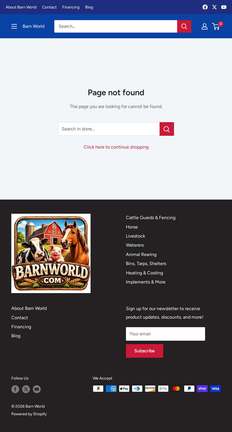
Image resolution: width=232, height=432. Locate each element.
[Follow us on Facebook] (15, 389)
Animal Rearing (141, 254)
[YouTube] (223, 7)
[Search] (184, 26)
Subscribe (144, 350)
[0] (216, 26)
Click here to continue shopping (116, 147)
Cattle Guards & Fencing (150, 217)
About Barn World (21, 7)
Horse (132, 227)
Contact (49, 7)
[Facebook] (205, 7)
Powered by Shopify (29, 414)
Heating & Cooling (144, 273)
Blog (89, 7)
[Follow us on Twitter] (26, 389)
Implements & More (146, 282)
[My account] (204, 26)
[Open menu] (14, 26)
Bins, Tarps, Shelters (146, 263)
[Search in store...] (167, 129)
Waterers (135, 245)
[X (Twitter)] (214, 7)
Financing (71, 7)
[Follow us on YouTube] (37, 389)
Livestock (135, 236)
